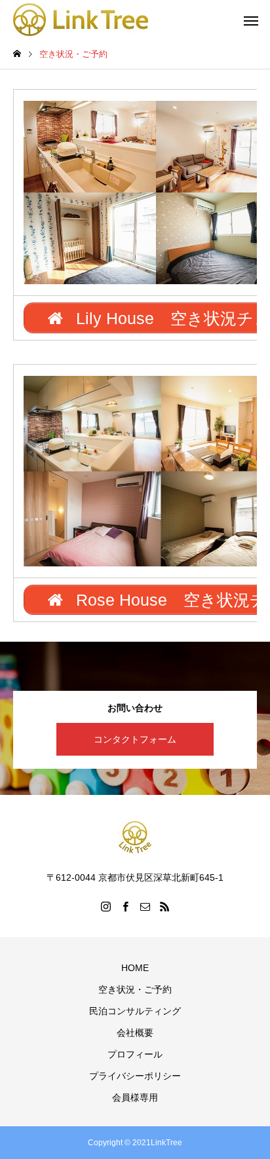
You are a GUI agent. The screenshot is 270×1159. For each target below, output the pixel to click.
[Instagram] (105, 906)
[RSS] (164, 906)
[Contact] (144, 906)
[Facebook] (125, 906)
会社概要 (135, 1032)
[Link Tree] (80, 19)
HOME (135, 968)
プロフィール (135, 1054)
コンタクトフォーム (135, 739)
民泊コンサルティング (135, 1011)
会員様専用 (135, 1097)
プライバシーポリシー (135, 1076)
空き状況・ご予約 (135, 989)
